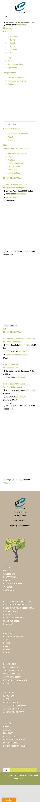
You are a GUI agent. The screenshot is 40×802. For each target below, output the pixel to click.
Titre (9, 157)
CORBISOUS (8, 633)
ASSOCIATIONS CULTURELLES (15, 706)
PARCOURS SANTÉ (10, 702)
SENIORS (7, 653)
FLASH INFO (8, 733)
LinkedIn (13, 50)
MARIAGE (7, 614)
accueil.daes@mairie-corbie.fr (17, 355)
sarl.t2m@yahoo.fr (13, 197)
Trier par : (9, 73)
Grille (14, 178)
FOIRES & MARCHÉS (11, 667)
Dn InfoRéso (23, 779)
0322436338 (21, 194)
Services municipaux (13, 342)
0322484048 (21, 397)
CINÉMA (6, 699)
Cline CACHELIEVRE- (11, 364)
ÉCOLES (6, 643)
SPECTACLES (8, 693)
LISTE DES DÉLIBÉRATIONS (14, 740)
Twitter (12, 40)
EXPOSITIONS (8, 696)
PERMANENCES (9, 664)
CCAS (5, 646)
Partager (8, 32)
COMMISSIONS (9, 574)
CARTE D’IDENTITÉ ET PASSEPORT (17, 601)
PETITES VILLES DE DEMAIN (14, 746)
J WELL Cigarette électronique (15, 184)
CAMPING (7, 649)
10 (10, 483)
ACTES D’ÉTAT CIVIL (11, 611)
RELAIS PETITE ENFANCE (13, 637)
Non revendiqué (14, 173)
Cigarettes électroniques (15, 188)
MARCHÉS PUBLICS (11, 743)
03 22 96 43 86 (24, 351)
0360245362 (21, 25)
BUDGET (6, 580)
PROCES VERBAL (10, 736)
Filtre (5, 145)
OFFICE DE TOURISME (12, 677)
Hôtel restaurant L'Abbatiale (14, 384)
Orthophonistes (11, 368)
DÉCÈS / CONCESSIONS (12, 618)
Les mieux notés (14, 166)
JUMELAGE (7, 587)
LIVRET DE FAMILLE (11, 621)
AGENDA (6, 730)
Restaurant (17, 387)
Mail (11, 53)
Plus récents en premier (17, 78)
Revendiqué (12, 170)
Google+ (13, 43)
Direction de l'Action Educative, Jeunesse (19, 338)
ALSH (5, 640)
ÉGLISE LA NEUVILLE (11, 674)
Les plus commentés (16, 163)
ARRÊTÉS (7, 723)
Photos (10, 58)
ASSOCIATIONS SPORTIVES (14, 709)
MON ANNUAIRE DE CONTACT (15, 680)
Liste (7, 178)
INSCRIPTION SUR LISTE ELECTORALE (18, 608)
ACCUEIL (6, 567)
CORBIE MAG (8, 590)
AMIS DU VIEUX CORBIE (12, 671)
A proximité (12, 68)
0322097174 (21, 377)
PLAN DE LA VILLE (10, 683)
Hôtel (7, 387)
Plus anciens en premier (17, 81)
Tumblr (13, 46)
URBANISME (8, 624)
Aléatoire (11, 84)
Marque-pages (10, 28)
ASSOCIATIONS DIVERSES (13, 712)
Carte (10, 61)
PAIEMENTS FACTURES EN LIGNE (16, 605)
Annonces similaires (16, 64)
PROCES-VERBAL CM (11, 577)
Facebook (14, 37)
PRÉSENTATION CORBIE (12, 584)
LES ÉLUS (7, 571)
